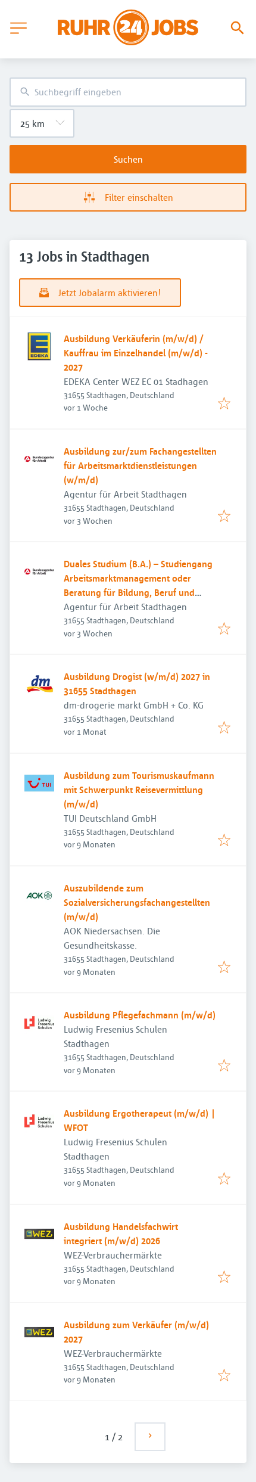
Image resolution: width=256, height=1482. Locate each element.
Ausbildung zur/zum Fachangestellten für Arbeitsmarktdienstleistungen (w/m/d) (140, 465)
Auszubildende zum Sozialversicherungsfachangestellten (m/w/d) (137, 902)
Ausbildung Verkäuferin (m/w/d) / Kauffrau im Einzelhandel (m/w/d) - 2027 (135, 353)
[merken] (224, 404)
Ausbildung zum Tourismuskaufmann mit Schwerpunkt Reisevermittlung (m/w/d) (139, 789)
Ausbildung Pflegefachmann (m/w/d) (140, 1015)
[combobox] (128, 92)
